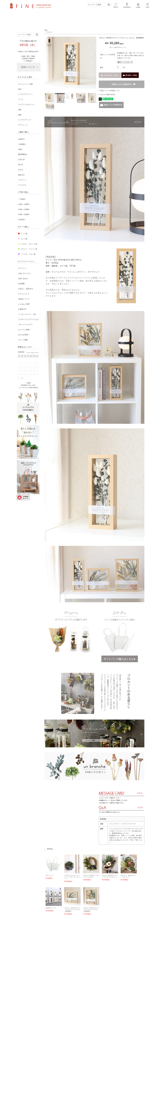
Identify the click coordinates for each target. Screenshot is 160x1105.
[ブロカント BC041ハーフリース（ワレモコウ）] (91, 872)
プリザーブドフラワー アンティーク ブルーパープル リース (72, 877)
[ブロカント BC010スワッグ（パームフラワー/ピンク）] (110, 872)
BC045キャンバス (51, 908)
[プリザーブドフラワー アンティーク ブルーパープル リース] (72, 872)
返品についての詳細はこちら (110, 90)
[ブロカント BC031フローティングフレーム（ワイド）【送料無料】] (91, 904)
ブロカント (49, 32)
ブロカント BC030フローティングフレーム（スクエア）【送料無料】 (72, 909)
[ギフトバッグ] (54, 872)
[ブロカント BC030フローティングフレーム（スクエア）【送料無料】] (72, 904)
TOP (45, 30)
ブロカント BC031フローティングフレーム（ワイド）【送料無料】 (91, 909)
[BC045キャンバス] (54, 904)
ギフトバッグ (49, 875)
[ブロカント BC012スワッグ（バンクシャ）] (129, 872)
